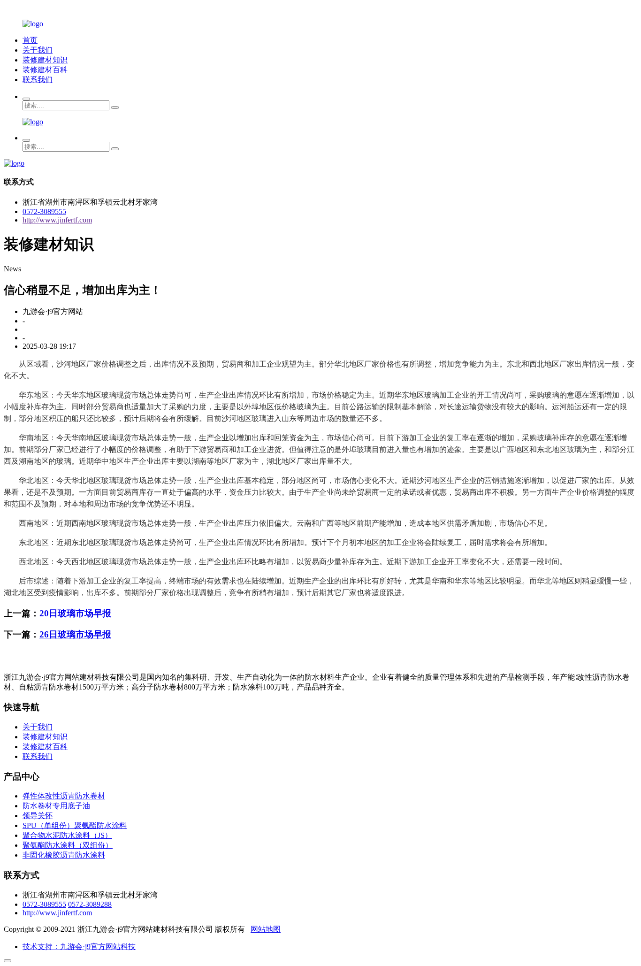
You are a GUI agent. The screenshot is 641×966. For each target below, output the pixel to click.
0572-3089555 (44, 211)
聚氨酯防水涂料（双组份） (68, 845)
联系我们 (38, 80)
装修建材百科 (45, 70)
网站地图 (266, 929)
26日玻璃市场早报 (75, 634)
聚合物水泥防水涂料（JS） (67, 835)
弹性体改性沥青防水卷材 (64, 796)
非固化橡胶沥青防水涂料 (64, 855)
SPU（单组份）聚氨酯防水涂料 (75, 825)
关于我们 (38, 50)
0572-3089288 (90, 904)
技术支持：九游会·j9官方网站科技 (79, 947)
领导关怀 (38, 816)
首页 (30, 40)
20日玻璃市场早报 (75, 613)
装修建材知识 (45, 60)
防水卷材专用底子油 (56, 806)
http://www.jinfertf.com (57, 220)
